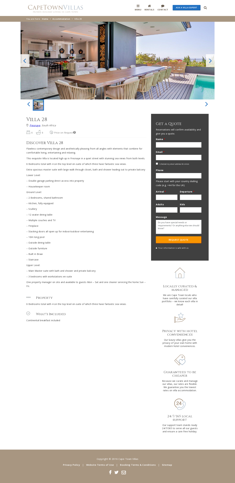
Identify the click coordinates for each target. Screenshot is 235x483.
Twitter (116, 472)
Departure (187, 191)
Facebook (110, 472)
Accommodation (61, 18)
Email (160, 151)
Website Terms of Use (100, 464)
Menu (138, 9)
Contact (162, 9)
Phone (160, 170)
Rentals (149, 9)
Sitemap (167, 464)
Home (45, 18)
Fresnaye (35, 125)
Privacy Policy (71, 464)
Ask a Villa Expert (186, 7)
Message (161, 217)
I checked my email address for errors (174, 164)
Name (160, 139)
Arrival (161, 191)
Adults (160, 204)
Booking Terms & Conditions (138, 464)
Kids (182, 204)
